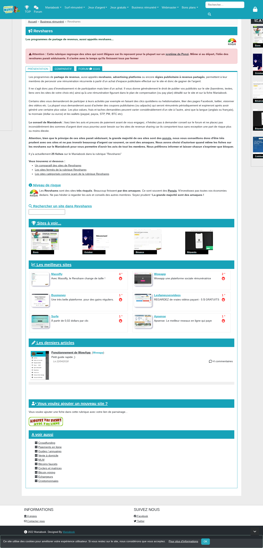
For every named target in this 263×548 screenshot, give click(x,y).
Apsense (160, 316)
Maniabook (52, 7)
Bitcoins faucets (47, 463)
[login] (255, 10)
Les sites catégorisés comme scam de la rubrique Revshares (72, 173)
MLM (41, 459)
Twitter (140, 521)
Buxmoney (58, 295)
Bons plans (189, 7)
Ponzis (172, 190)
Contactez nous (36, 521)
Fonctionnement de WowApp (71, 352)
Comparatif (63, 68)
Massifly (56, 274)
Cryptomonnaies (48, 480)
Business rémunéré (144, 7)
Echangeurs (45, 476)
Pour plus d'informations (183, 541)
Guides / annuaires (49, 451)
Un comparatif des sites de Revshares (58, 165)
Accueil (32, 21)
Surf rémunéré (73, 7)
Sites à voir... (49, 223)
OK (205, 541)
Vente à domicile (48, 455)
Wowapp (160, 274)
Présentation (38, 68)
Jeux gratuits (118, 7)
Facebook (142, 516)
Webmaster (169, 7)
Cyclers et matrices (50, 468)
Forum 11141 (89, 68)
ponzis (166, 138)
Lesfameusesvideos (167, 295)
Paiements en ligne (50, 447)
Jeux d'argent (96, 7)
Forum (38, 11)
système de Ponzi (177, 54)
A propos (32, 516)
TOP (28, 11)
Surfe (55, 316)
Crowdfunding (46, 442)
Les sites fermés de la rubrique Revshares (60, 169)
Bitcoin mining (46, 472)
